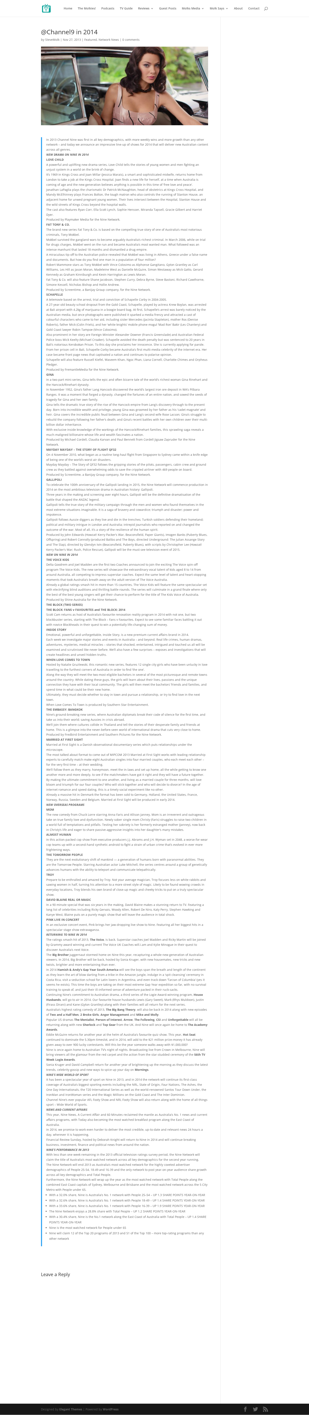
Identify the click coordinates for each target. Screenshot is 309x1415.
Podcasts (107, 8)
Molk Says (217, 8)
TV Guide (126, 8)
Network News (109, 40)
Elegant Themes (70, 1409)
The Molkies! (87, 8)
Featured (90, 40)
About (238, 8)
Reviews (143, 8)
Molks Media (191, 8)
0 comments (131, 40)
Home (68, 8)
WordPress (111, 1409)
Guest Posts (167, 8)
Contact (254, 8)
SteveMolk (52, 40)
